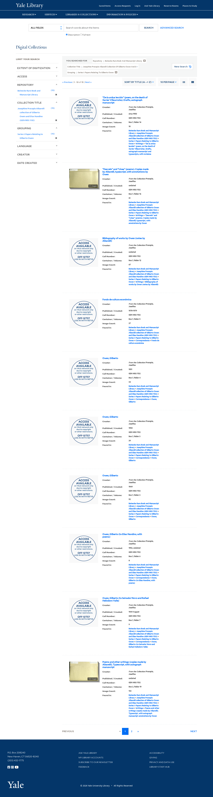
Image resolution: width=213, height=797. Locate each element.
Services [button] (50, 14)
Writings (139, 144)
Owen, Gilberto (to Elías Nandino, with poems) (122, 535)
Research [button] (28, 14)
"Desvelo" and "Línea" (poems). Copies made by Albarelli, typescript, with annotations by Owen (125, 172)
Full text (86, 35)
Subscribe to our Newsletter (96, 762)
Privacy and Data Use (161, 762)
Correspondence (143, 340)
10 (167, 82)
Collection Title (29, 102)
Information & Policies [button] (121, 14)
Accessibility (156, 753)
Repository (25, 84)
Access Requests (123, 5)
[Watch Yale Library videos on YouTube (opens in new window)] (17, 767)
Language (24, 146)
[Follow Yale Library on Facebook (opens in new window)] (9, 767)
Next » (88, 82)
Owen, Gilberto (110, 358)
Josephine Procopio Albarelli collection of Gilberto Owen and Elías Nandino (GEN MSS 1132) (144, 135)
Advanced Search (172, 27)
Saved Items (105, 5)
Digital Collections (31, 47)
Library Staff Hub (159, 767)
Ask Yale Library (152, 5)
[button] (148, 27)
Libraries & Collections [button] (81, 14)
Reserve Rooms (171, 5)
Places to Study (190, 5)
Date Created (27, 163)
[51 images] (83, 178)
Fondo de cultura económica (116, 299)
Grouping (24, 128)
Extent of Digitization (33, 68)
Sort (138, 82)
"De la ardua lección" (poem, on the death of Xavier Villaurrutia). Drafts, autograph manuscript (125, 100)
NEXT (193, 731)
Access (22, 76)
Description (74, 35)
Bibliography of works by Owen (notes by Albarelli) (123, 239)
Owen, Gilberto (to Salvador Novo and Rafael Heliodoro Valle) (125, 599)
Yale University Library (29, 5)
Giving (153, 757)
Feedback (84, 767)
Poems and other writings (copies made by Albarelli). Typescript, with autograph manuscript (124, 665)
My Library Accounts (91, 757)
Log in (137, 5)
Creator (23, 154)
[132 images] (83, 671)
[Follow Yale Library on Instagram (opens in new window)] (12, 767)
